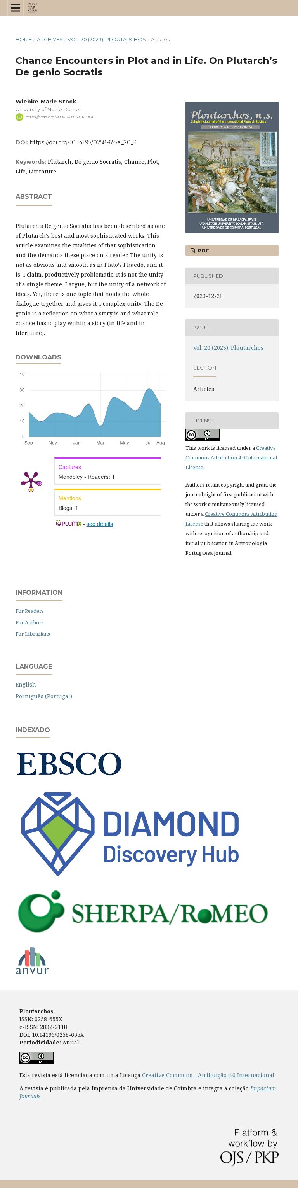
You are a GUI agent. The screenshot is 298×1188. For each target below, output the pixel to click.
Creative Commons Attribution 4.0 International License (231, 457)
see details (100, 523)
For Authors (30, 622)
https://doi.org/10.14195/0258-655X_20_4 (83, 142)
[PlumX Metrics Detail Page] (31, 480)
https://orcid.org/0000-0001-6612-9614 (60, 116)
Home (24, 39)
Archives (50, 39)
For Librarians (33, 633)
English (26, 684)
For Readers (30, 610)
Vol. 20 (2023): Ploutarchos (107, 39)
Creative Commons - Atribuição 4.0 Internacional (208, 1075)
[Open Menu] (15, 8)
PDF (202, 250)
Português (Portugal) (44, 696)
